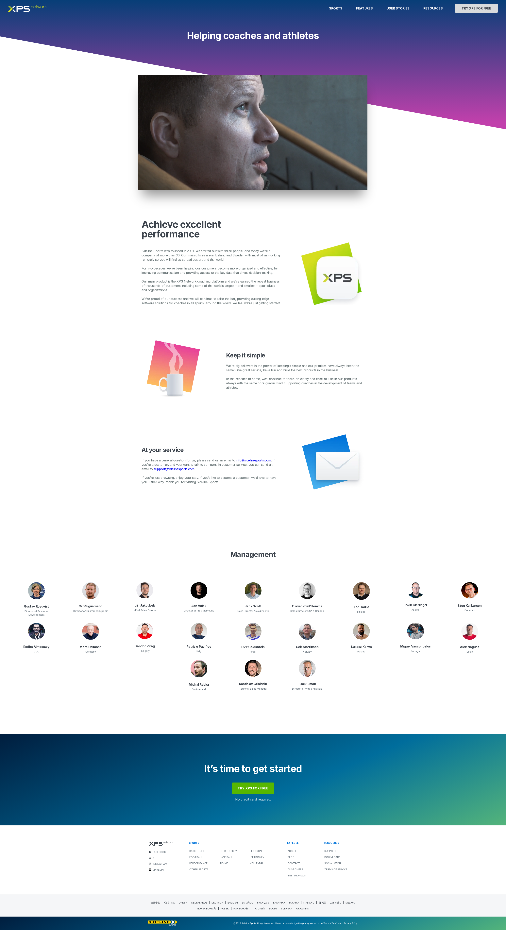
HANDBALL (226, 857)
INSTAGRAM (160, 863)
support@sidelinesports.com (174, 469)
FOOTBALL (195, 857)
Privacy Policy (350, 923)
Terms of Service (335, 869)
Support (330, 851)
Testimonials (297, 875)
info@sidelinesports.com (253, 460)
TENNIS (224, 863)
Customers (295, 869)
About (292, 851)
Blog (291, 857)
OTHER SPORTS (199, 869)
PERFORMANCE (198, 863)
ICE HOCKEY (257, 857)
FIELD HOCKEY (228, 851)
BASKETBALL (197, 851)
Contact (294, 863)
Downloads (332, 857)
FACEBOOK (159, 852)
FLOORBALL (257, 851)
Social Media (332, 863)
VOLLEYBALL (257, 863)
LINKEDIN (158, 869)
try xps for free (253, 788)
